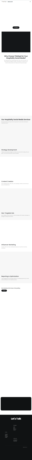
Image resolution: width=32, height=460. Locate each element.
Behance (6, 435)
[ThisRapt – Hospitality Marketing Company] (7, 1)
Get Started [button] (16, 27)
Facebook (6, 436)
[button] (30, 1)
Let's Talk (16, 418)
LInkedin (6, 437)
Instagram (6, 434)
